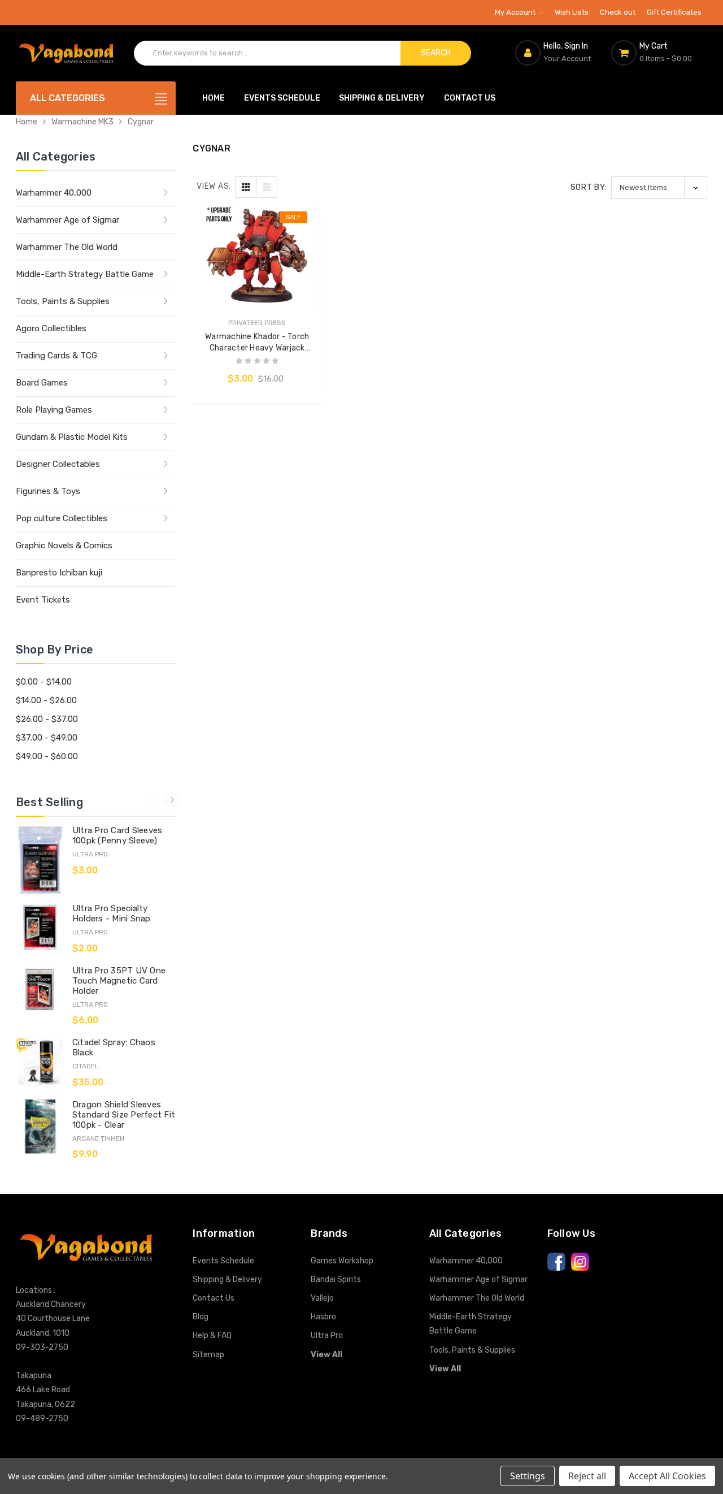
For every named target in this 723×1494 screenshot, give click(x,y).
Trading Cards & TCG (56, 355)
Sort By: (588, 187)
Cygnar (141, 122)
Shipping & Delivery (382, 98)
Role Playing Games (54, 410)
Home (213, 98)
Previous (155, 800)
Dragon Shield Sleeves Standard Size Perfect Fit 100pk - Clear (123, 1114)
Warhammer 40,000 (54, 193)
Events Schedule (282, 98)
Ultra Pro (327, 1335)
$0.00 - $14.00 (44, 682)
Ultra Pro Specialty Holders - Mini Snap (111, 913)
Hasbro (323, 1317)
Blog (200, 1317)
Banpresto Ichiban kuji (59, 573)
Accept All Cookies (667, 1476)
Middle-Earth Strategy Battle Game (85, 274)
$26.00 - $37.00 (47, 719)
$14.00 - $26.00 (46, 700)
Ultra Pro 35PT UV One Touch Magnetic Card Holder (118, 980)
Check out (617, 12)
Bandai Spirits (336, 1279)
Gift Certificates (674, 12)
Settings (527, 1476)
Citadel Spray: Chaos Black (113, 1047)
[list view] (266, 187)
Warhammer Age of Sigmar (67, 220)
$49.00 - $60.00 (47, 756)
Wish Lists (572, 12)
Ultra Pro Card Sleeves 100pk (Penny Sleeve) (117, 835)
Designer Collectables (58, 464)
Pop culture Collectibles (61, 518)
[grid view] (245, 187)
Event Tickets (43, 600)
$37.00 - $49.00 (46, 738)
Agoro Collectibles (51, 328)
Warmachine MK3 (82, 122)
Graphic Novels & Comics (64, 545)
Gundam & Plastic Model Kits (72, 437)
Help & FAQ (212, 1335)
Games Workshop (342, 1261)
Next (172, 800)
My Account (516, 12)
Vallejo (322, 1298)
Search (436, 53)
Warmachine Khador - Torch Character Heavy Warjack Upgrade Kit (257, 343)
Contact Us (469, 98)
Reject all (587, 1476)
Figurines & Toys (48, 491)
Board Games (42, 383)
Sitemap (208, 1354)
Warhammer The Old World (66, 247)
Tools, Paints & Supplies (63, 301)
